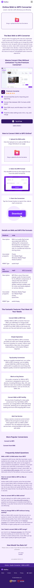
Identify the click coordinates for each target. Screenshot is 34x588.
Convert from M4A (9, 445)
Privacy (21, 573)
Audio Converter (15, 565)
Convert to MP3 (9, 441)
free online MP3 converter (21, 500)
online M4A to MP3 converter (11, 470)
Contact (9, 573)
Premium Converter (16, 532)
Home (7, 565)
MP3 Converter (27, 270)
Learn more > (17, 125)
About (2, 573)
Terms (15, 573)
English (30, 573)
